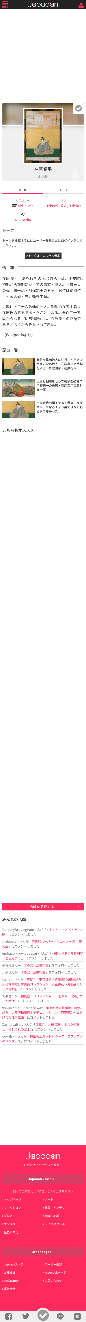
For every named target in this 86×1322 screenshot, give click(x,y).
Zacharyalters (12, 1024)
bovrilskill (9, 1036)
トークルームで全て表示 (44, 255)
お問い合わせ (53, 1280)
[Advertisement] (43, 55)
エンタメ (9, 1224)
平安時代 (52, 205)
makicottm (10, 941)
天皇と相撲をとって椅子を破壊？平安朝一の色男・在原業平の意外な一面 (59, 385)
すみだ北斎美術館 (36, 965)
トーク (63, 190)
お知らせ (9, 1272)
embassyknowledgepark (20, 953)
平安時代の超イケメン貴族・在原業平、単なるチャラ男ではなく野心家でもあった (59, 406)
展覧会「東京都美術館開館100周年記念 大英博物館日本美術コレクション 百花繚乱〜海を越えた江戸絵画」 (43, 984)
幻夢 (5, 972)
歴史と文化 (11, 1232)
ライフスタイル (55, 1224)
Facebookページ (55, 1272)
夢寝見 (6, 965)
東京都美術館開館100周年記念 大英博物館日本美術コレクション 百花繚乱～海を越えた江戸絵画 (42, 1012)
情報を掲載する (42, 906)
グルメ (8, 1216)
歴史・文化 (25, 205)
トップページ (12, 1199)
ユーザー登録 (53, 1264)
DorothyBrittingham (18, 929)
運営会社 (9, 1289)
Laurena (8, 979)
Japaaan (43, 4)
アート (49, 1199)
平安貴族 (75, 205)
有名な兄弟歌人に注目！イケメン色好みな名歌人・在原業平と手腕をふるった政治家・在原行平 (59, 363)
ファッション (12, 1207)
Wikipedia (22, 219)
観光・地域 (52, 1216)
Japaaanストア (14, 1264)
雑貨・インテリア (56, 1207)
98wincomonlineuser (18, 1007)
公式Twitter (11, 1280)
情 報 (22, 190)
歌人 (63, 205)
